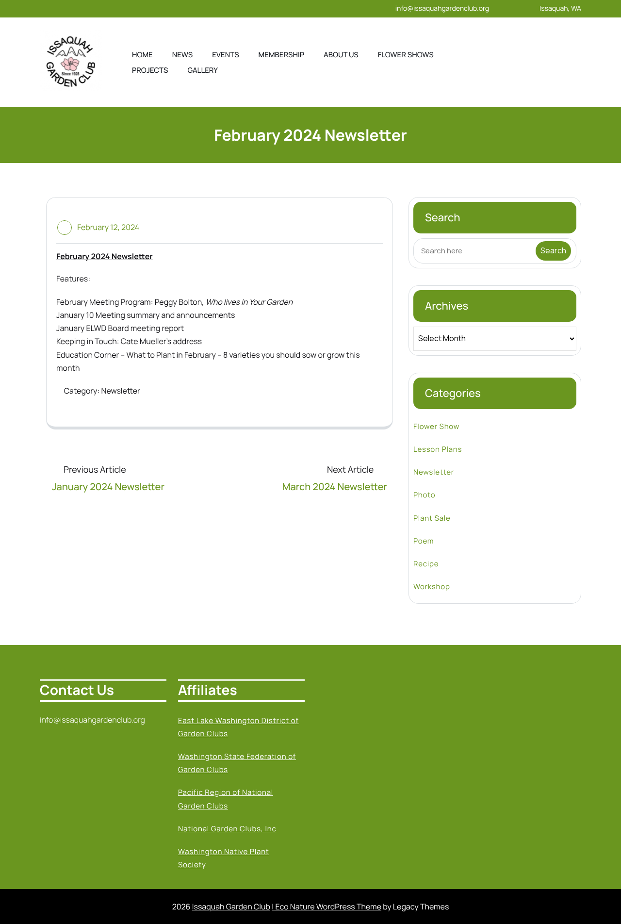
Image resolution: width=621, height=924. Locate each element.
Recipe (426, 564)
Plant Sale (432, 518)
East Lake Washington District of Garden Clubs (238, 727)
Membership (281, 55)
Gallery (203, 70)
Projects (150, 70)
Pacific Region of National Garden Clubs (225, 798)
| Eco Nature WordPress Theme (326, 906)
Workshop (431, 586)
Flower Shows (406, 55)
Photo (424, 495)
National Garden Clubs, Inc (227, 829)
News (182, 55)
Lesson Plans (437, 449)
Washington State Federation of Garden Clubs (237, 763)
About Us (341, 55)
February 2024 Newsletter (104, 256)
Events (225, 55)
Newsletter (120, 390)
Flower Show (436, 426)
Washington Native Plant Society (223, 858)
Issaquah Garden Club (231, 906)
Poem (423, 541)
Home (142, 55)
